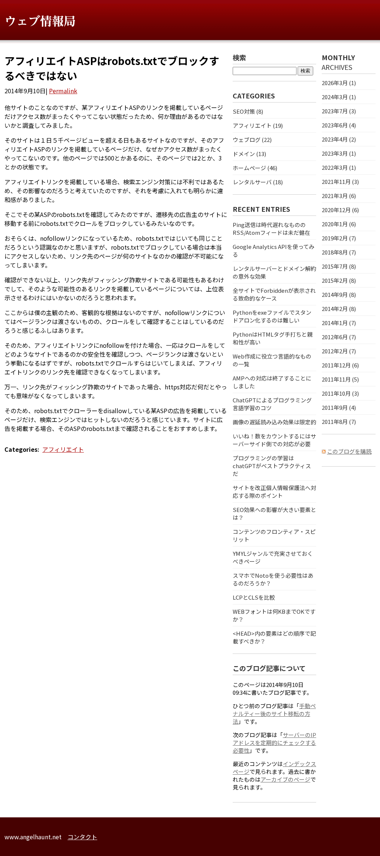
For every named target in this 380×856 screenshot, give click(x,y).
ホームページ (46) (255, 168)
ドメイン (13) (249, 154)
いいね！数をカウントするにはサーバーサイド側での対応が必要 (274, 440)
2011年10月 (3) (340, 393)
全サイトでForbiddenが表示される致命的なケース (274, 294)
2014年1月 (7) (339, 323)
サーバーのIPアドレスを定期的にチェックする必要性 (274, 742)
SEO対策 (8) (248, 111)
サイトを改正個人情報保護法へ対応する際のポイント (274, 491)
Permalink (63, 90)
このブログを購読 (349, 451)
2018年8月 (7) (339, 252)
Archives (337, 67)
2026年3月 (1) (339, 83)
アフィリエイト (63, 449)
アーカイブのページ (285, 779)
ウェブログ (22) (252, 139)
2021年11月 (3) (340, 181)
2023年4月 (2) (339, 139)
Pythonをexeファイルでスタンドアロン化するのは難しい (272, 316)
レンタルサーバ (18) (258, 182)
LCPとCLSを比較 (254, 597)
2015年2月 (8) (339, 280)
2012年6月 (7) (339, 337)
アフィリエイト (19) (258, 125)
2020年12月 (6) (340, 210)
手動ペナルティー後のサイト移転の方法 (274, 713)
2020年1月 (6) (339, 224)
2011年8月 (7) (339, 421)
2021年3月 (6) (339, 196)
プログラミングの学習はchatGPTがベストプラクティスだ (272, 465)
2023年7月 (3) (339, 111)
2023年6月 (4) (339, 125)
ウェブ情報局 (40, 21)
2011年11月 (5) (340, 379)
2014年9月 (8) (339, 294)
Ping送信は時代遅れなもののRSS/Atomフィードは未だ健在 (271, 228)
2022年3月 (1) (339, 167)
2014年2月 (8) (339, 308)
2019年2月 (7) (339, 238)
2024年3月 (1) (339, 97)
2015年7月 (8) (339, 266)
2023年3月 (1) (339, 153)
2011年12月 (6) (340, 365)
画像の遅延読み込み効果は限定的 (274, 422)
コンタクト (82, 836)
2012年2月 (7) (339, 351)
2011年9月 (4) (339, 407)
